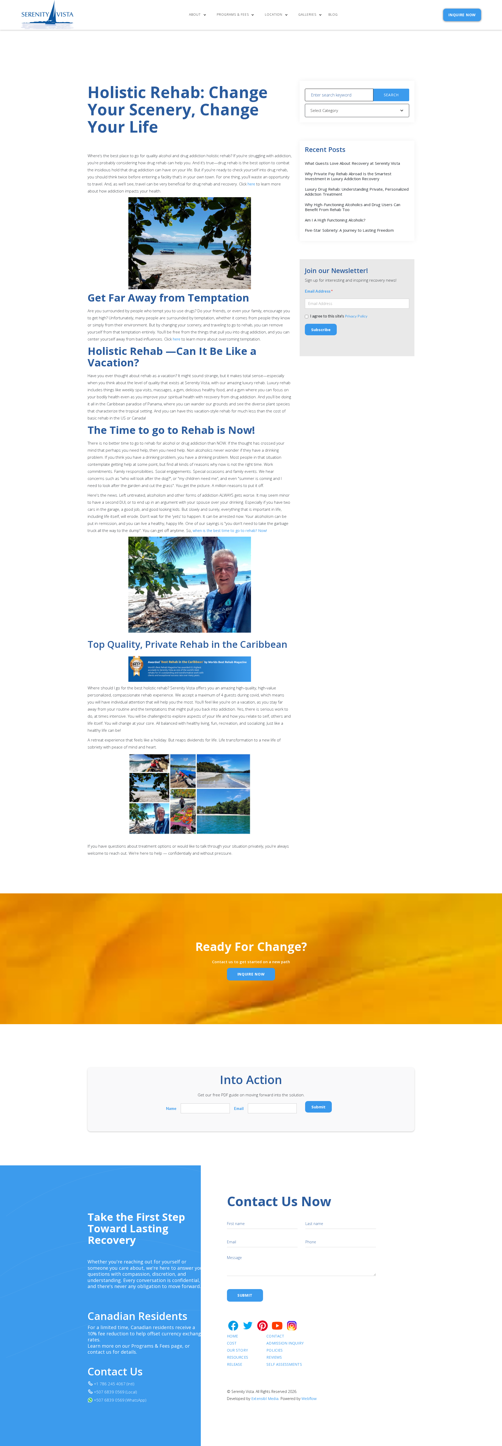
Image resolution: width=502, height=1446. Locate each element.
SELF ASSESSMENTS (284, 1364)
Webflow (309, 1398)
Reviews (274, 1357)
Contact (275, 1336)
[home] (47, 15)
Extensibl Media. (265, 1398)
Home (232, 1336)
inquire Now (251, 974)
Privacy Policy (356, 316)
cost (232, 1343)
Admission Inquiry (284, 1343)
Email (239, 1108)
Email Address (319, 291)
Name (171, 1108)
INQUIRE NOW (462, 14)
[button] (198, 15)
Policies (274, 1350)
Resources (237, 1357)
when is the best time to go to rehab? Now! (230, 530)
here (251, 184)
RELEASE (234, 1364)
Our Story (237, 1350)
